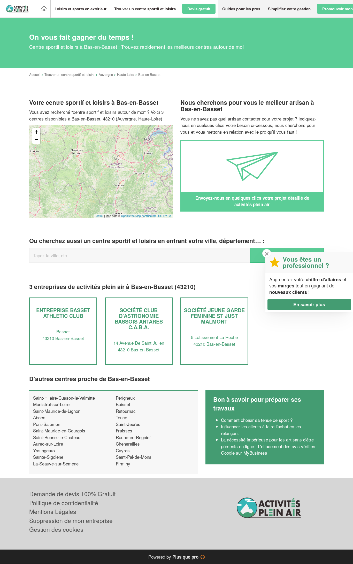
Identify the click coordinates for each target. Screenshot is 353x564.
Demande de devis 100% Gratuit (72, 493)
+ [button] (36, 132)
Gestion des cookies (56, 529)
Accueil (34, 74)
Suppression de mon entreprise (71, 520)
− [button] (36, 139)
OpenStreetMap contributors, (139, 216)
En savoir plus (309, 304)
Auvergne (106, 74)
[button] (80, 9)
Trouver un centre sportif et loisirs (69, 74)
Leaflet (99, 216)
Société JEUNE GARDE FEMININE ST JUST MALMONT (214, 315)
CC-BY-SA (164, 216)
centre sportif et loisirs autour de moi (108, 112)
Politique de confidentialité (63, 502)
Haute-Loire (125, 74)
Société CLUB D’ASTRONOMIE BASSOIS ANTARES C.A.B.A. (139, 318)
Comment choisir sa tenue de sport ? (257, 420)
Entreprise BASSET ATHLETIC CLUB (63, 312)
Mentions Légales (52, 511)
